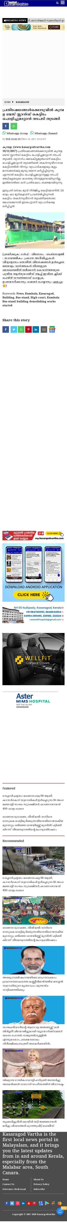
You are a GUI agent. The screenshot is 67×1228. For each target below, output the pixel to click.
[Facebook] (7, 1203)
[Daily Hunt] (53, 1203)
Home (7, 102)
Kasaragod (22, 102)
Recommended (13, 841)
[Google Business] (40, 1203)
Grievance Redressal (14, 1189)
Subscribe (39, 1189)
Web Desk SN (13, 139)
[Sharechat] (59, 1203)
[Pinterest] (34, 1203)
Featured (8, 788)
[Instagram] (18, 1203)
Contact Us (8, 1184)
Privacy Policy (41, 1184)
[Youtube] (29, 1203)
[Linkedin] (23, 1203)
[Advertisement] (33, 64)
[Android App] (46, 1203)
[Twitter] (12, 1203)
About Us (39, 1179)
